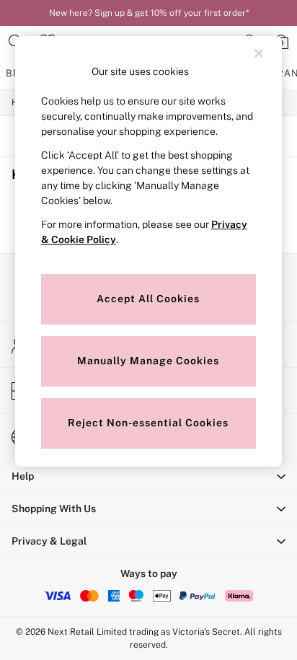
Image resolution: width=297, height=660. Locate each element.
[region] (149, 251)
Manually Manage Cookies (148, 360)
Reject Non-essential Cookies (148, 422)
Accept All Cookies (148, 298)
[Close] (259, 53)
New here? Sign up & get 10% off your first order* (149, 13)
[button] (148, 476)
